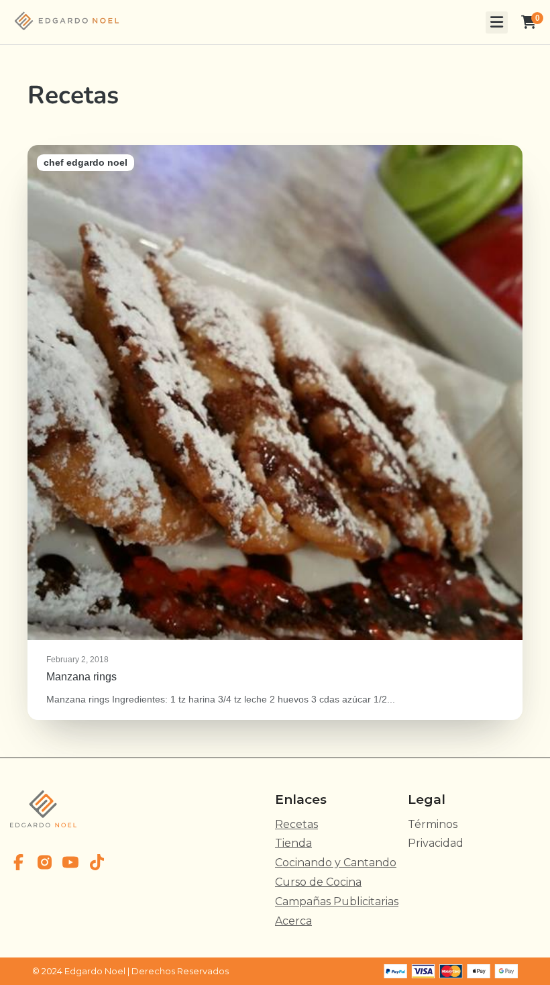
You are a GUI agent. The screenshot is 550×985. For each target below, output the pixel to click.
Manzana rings (275, 432)
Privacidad (435, 843)
